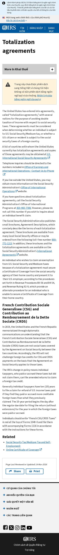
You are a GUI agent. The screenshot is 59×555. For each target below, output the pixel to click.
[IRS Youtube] (29, 527)
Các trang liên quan (19, 515)
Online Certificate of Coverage (22, 449)
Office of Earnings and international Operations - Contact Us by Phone (28, 168)
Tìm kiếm (22, 28)
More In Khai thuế (16, 69)
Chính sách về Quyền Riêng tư (29, 545)
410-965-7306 (24, 208)
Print (37, 471)
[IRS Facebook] (5, 527)
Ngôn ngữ (12, 508)
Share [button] (17, 471)
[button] (36, 28)
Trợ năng (29, 550)
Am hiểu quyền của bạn (20, 495)
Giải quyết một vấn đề (20, 501)
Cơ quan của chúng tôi (21, 488)
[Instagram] (17, 527)
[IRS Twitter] (11, 527)
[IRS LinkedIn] (23, 527)
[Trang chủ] (9, 27)
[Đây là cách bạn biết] (29, 19)
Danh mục (51, 28)
